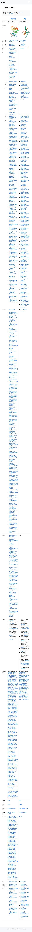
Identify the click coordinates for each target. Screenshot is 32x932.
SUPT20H (12, 786)
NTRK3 (9, 744)
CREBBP (13, 686)
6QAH (12, 859)
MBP (9, 732)
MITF (9, 735)
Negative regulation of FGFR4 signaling (13, 399)
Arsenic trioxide (12, 538)
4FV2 (14, 823)
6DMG (14, 845)
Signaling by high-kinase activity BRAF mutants (13, 431)
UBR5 (15, 795)
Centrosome (11, 53)
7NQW (12, 863)
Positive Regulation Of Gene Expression (25, 150)
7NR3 (15, 863)
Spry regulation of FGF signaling (13, 319)
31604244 (11, 630)
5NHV (9, 844)
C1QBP (9, 678)
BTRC (14, 676)
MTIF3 (12, 736)
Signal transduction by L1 (13, 379)
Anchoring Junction (13, 75)
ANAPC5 (21, 674)
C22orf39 (21, 675)
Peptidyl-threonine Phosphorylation (13, 163)
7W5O (12, 865)
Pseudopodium (12, 68)
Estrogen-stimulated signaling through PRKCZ (13, 472)
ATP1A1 (14, 674)
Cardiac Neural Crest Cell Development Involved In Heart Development (13, 262)
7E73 (14, 861)
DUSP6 (12, 692)
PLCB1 (11, 750)
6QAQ (9, 860)
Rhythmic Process (25, 231)
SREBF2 (16, 782)
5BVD (9, 839)
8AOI (14, 873)
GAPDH (9, 704)
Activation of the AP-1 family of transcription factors (13, 383)
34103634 (27, 627)
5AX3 (14, 836)
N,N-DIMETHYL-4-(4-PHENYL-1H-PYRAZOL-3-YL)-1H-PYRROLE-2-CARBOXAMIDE (13, 551)
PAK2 (9, 746)
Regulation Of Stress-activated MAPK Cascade (12, 191)
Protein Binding (12, 95)
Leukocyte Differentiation (23, 126)
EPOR (12, 698)
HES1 (27, 682)
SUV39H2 (26, 696)
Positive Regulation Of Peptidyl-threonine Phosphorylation (13, 154)
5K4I (17, 839)
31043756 (11, 620)
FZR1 (27, 680)
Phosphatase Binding (12, 106)
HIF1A (9, 711)
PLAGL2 (14, 748)
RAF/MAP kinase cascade (12, 410)
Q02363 (21, 812)
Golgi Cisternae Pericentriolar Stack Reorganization (13, 324)
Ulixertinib (11, 616)
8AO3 (14, 867)
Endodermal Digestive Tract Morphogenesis (24, 284)
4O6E (9, 829)
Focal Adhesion (12, 61)
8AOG (9, 873)
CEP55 (16, 683)
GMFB (15, 706)
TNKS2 (9, 792)
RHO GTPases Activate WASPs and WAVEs (12, 403)
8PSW (9, 876)
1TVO (12, 816)
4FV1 (11, 823)
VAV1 (11, 796)
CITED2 (12, 684)
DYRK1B (13, 694)
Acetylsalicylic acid (13, 535)
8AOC (14, 871)
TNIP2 (16, 791)
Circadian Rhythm (24, 140)
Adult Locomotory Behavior (24, 142)
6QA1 (9, 857)
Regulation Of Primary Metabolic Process (13, 912)
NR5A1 (12, 743)
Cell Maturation (24, 229)
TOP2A (15, 792)
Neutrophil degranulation (12, 422)
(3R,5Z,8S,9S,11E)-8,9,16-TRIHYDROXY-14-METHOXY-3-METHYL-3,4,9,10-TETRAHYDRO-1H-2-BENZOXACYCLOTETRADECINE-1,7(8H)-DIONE (13, 580)
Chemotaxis (11, 124)
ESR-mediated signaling (12, 459)
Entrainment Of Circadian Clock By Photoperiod (25, 180)
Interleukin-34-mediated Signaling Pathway (13, 267)
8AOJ (9, 875)
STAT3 (9, 783)
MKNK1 (12, 735)
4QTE (14, 833)
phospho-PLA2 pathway (12, 310)
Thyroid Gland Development (12, 174)
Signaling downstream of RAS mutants (13, 490)
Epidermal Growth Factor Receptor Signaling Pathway (13, 135)
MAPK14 (9, 730)
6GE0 (15, 852)
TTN (16, 794)
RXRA (12, 772)
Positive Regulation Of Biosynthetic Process (13, 895)
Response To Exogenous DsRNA (13, 217)
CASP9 (12, 680)
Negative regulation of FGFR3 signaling (13, 397)
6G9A (14, 848)
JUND (9, 718)
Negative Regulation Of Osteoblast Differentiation (25, 215)
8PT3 (11, 877)
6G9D (9, 849)
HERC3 (16, 710)
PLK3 (13, 751)
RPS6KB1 (10, 771)
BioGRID (11, 13)
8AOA (9, 871)
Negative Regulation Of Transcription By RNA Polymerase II (25, 116)
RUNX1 (9, 772)
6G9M (11, 851)
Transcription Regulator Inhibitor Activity (24, 98)
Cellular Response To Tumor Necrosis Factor (13, 282)
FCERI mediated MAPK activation (12, 366)
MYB (9, 738)
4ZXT (11, 835)
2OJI (11, 817)
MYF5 (20, 687)
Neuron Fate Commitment (23, 242)
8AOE (11, 872)
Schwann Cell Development (12, 161)
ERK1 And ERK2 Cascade (12, 274)
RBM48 (23, 694)
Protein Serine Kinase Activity (12, 111)
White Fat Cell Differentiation (24, 262)
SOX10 (16, 780)
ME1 (17, 732)
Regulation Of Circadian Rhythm (24, 177)
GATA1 (12, 704)
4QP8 (11, 832)
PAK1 (16, 744)
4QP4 (11, 831)
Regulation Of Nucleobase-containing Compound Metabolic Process (25, 911)
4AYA (20, 816)
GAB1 (9, 703)
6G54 (9, 847)
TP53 (9, 794)
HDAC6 (12, 710)
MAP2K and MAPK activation (13, 413)
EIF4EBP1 (13, 695)
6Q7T (14, 856)
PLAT (9, 750)
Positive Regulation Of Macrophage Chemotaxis (13, 149)
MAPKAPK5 (10, 731)
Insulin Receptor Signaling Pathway (13, 143)
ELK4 (11, 696)
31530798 (11, 639)
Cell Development (24, 228)
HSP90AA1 (10, 714)
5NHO (11, 843)
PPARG (9, 754)
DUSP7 (16, 692)
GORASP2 (14, 707)
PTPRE (12, 763)
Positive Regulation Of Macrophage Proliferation (13, 291)
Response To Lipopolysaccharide (13, 187)
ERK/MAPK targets (13, 329)
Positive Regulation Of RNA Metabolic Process (25, 916)
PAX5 (11, 746)
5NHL (9, 843)
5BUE (9, 837)
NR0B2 (27, 688)
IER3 (16, 714)
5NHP (14, 843)
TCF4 (26, 698)
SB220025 (11, 544)
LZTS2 (9, 724)
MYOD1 (26, 687)
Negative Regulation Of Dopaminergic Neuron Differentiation (25, 297)
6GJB (9, 853)
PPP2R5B (14, 756)
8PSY (12, 876)
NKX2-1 (15, 740)
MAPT (14, 731)
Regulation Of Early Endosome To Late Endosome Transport (13, 300)
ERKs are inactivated (11, 333)
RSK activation (12, 377)
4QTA (11, 833)
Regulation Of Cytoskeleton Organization (12, 244)
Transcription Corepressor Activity (25, 82)
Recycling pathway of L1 (13, 375)
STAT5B (9, 784)
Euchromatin (23, 40)
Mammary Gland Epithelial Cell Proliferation (12, 195)
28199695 (23, 658)
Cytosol (10, 56)
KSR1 (11, 720)
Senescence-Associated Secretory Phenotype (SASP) (13, 357)
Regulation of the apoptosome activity (13, 469)
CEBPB (13, 683)
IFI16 (20, 683)
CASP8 (9, 680)
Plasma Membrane (13, 59)
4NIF (16, 828)
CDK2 (27, 675)
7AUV (11, 861)
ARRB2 (14, 672)
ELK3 (23, 678)
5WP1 (9, 845)
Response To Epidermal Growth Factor (13, 278)
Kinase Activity (12, 103)
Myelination (11, 215)
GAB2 (11, 703)
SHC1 (13, 775)
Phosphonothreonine (13, 540)
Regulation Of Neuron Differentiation (23, 211)
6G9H (11, 849)
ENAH (14, 696)
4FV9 (11, 825)
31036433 (26, 632)
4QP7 (9, 832)
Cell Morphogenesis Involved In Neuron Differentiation (25, 246)
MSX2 (9, 736)
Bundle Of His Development (24, 132)
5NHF (9, 841)
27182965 (26, 626)
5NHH (11, 841)
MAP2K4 (14, 726)
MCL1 (11, 732)
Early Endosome (12, 47)
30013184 (23, 624)
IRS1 (13, 716)
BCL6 (9, 676)
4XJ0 (9, 835)
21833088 (11, 628)
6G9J (14, 849)
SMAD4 (9, 779)
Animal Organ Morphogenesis (12, 146)
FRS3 (15, 702)
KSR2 (14, 720)
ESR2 (11, 699)
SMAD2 (9, 778)
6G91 (14, 847)
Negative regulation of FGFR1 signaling (13, 391)
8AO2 (11, 867)
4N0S (13, 828)
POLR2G (9, 752)
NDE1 (12, 739)
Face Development (13, 252)
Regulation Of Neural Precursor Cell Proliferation (25, 306)
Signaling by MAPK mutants (13, 495)
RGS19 (9, 767)
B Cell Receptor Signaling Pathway (13, 238)
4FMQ (9, 821)
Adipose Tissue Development (24, 269)
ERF (15, 698)
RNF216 (13, 767)
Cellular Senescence (25, 293)
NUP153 (13, 744)
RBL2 (20, 694)
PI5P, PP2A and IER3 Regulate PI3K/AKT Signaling (13, 443)
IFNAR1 (12, 715)
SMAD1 (13, 776)
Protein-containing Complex (24, 47)
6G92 (17, 847)
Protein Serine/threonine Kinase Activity (12, 91)
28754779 (23, 622)
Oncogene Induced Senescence (13, 361)
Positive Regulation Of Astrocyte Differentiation (25, 255)
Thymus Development (12, 233)
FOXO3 (9, 702)
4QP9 (14, 832)
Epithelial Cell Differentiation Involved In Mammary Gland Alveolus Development (24, 278)
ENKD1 (23, 679)
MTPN (15, 736)
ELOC (20, 679)
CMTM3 (16, 684)
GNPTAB (10, 707)
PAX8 (26, 690)
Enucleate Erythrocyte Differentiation (23, 184)
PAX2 (20, 690)
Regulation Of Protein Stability (12, 177)
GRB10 (9, 708)
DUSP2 (9, 691)
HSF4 (15, 712)
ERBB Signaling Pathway (12, 207)
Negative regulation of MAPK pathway (13, 419)
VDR (14, 796)
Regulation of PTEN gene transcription (13, 466)
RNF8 (16, 767)
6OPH (12, 855)
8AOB (11, 871)
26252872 (23, 640)
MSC (24, 686)
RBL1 (26, 692)
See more (9, 915)
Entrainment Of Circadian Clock (24, 144)
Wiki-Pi (3, 2)
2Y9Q (16, 817)
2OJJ (14, 817)
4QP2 (14, 829)
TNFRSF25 (15, 790)
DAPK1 (16, 688)
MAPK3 (24, 684)
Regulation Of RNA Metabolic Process (25, 897)
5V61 (14, 844)
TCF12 (20, 698)
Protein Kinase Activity (12, 87)
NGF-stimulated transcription (24, 310)
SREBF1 (12, 782)
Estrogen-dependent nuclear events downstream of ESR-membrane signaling (13, 477)
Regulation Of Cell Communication (13, 886)
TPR (11, 794)
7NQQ (9, 863)
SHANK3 (9, 775)
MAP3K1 (9, 728)
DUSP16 (13, 690)
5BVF (14, 839)
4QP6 (14, 831)
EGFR (16, 694)
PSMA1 (14, 760)
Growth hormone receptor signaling (13, 522)
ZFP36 (15, 798)
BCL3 (14, 675)
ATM (11, 674)
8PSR (11, 875)
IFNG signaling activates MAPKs (13, 507)
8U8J (11, 879)
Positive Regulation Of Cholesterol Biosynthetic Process (13, 221)
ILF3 (15, 715)
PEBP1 (12, 747)
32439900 (27, 664)
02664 (20, 804)
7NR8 (11, 864)
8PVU (16, 877)
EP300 (9, 698)
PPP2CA (9, 756)
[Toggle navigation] (29, 2)
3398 (20, 800)
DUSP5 (9, 692)
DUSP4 (16, 691)
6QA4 (14, 857)
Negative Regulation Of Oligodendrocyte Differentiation (25, 259)
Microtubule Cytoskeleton (12, 65)
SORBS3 (10, 780)
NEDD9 (24, 688)
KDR (15, 718)
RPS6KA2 (14, 768)
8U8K (14, 879)
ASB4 (24, 674)
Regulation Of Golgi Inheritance (13, 287)
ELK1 (9, 696)
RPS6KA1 (10, 768)
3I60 (16, 819)
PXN (16, 764)
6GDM (9, 852)
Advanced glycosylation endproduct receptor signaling (13, 452)
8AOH (12, 873)
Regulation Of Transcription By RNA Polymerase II (13, 117)
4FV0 (9, 823)
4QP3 (9, 831)
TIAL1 (9, 788)
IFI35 (9, 715)
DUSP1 (9, 690)
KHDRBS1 (10, 719)
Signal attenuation (13, 445)
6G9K (9, 851)
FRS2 (12, 702)
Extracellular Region (13, 40)
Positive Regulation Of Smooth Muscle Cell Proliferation (25, 239)
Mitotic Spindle (12, 76)
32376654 (12, 623)
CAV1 (16, 680)
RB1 (11, 766)
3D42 (9, 819)
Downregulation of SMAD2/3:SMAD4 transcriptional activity (13, 342)
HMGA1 (12, 711)
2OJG (9, 817)
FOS (15, 700)
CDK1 (24, 675)
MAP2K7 (14, 727)
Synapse (11, 73)
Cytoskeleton (12, 57)
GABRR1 (15, 703)
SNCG (15, 779)
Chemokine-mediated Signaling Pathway (13, 271)
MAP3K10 (14, 728)
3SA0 (9, 820)
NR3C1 (12, 742)
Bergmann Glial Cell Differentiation (13, 247)
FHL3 (13, 700)
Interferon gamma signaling (13, 447)
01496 (9, 804)
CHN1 (9, 684)
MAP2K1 (16, 724)
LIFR (15, 722)
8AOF (14, 872)
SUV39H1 (21, 696)
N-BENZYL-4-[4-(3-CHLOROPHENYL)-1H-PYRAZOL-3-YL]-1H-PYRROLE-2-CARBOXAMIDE (13, 557)
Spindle (10, 55)
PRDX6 (13, 758)
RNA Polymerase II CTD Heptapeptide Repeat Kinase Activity (13, 99)
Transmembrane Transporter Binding (25, 86)
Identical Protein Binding (12, 109)
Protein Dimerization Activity (25, 89)
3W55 (14, 820)
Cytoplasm (11, 44)
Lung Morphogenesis (13, 253)
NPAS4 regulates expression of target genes (13, 515)
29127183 (23, 663)
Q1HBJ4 (13, 812)
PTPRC (9, 763)
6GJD (11, 853)
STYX (9, 786)
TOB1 (12, 792)
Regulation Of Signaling (12, 891)
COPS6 (9, 686)
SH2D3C (14, 774)
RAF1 (9, 766)
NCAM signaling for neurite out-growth (13, 373)
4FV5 (11, 824)
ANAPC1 (24, 672)
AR (8, 672)
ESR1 (9, 699)
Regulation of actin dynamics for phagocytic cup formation (13, 337)
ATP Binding (11, 96)
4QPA (9, 833)
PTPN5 (12, 762)
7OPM (9, 865)
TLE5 (11, 788)
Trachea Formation (13, 255)
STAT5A (12, 783)
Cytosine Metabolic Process (13, 166)
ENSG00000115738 (23, 808)
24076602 (15, 628)
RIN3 (20, 695)
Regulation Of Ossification (12, 169)
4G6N (14, 825)
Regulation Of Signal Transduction (13, 889)
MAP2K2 (9, 726)
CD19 (9, 682)
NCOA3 (9, 739)
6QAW (12, 860)
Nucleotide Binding (13, 81)
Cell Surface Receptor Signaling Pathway (13, 131)
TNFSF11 (10, 791)
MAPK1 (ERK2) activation (12, 315)
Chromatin (23, 883)
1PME (9, 816)
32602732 (23, 651)
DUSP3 (12, 691)
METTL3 (13, 734)
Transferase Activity (13, 104)
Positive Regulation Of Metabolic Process (13, 899)
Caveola (10, 60)
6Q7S (11, 856)
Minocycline (11, 536)
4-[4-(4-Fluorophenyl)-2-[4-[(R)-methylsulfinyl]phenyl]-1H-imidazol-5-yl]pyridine (13, 611)
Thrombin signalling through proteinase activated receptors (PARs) (13, 387)
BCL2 (12, 675)
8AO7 (9, 869)
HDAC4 (9, 710)
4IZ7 (9, 828)
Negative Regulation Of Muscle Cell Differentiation (25, 266)
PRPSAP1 (10, 760)
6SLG (9, 861)
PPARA (13, 752)
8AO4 (9, 868)
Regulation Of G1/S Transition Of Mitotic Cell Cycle (25, 302)
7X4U (15, 865)
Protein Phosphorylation (12, 120)
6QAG (9, 859)
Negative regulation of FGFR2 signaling (13, 394)
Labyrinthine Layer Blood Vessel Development (13, 258)
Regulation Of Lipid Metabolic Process (25, 158)
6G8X (11, 847)
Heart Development (13, 140)
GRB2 (12, 708)
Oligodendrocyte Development (24, 155)
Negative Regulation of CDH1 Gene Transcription (13, 511)
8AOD (9, 872)
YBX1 (16, 796)
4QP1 (11, 829)
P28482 (9, 812)
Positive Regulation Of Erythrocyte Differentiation (25, 203)
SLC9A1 (9, 776)
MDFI (14, 732)
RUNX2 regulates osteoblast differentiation (12, 463)
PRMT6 (20, 692)
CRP (16, 686)
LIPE (9, 723)
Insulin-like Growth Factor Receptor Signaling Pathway (13, 230)
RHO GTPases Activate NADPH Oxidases (12, 407)
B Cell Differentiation (25, 165)
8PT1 (9, 877)
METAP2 (9, 734)
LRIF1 (26, 683)
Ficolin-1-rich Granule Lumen (12, 78)
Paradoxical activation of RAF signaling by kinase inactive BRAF (13, 438)
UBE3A (12, 795)
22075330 (23, 654)
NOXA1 (9, 742)
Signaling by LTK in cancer (13, 525)
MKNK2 (15, 735)
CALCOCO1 (10, 679)
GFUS (24, 682)
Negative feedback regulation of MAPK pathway (13, 416)
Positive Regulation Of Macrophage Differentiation (25, 207)
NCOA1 (14, 738)
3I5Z (14, 819)
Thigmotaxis (23, 124)
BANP (9, 675)
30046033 (27, 663)
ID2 (24, 18)
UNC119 (26, 699)
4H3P (11, 827)
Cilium (10, 63)
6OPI (14, 855)
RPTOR (14, 771)
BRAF (11, 676)
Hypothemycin (12, 596)
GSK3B (15, 708)
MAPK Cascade (12, 115)
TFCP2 (9, 787)
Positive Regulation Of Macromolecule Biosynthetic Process (13, 903)
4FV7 (16, 824)
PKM (15, 747)
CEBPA (9, 683)
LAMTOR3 (10, 722)
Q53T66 (24, 812)
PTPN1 (9, 762)
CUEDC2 (12, 688)
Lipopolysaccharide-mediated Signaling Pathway (13, 180)
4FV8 (9, 825)
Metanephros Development (23, 119)
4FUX (12, 821)
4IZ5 (17, 827)
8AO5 (11, 868)
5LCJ (9, 840)
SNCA (12, 779)
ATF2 (9, 674)
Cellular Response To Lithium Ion (24, 287)
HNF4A (15, 711)
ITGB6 (15, 716)
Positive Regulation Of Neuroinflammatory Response (13, 295)
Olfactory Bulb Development (24, 161)
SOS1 (13, 780)
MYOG (20, 688)
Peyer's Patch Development (24, 233)
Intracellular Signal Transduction (13, 205)
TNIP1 (13, 791)
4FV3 (16, 823)
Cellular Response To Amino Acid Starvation (13, 199)
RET (16, 766)
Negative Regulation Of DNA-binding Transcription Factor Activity (25, 189)
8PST (14, 875)
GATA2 (16, 704)
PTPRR (12, 764)
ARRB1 (10, 672)
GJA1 (12, 706)
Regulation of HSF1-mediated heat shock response (13, 370)
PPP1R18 (10, 755)
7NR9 (14, 864)
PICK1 (20, 691)
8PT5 (14, 877)
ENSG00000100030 (12, 808)
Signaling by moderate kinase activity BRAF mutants (12, 426)
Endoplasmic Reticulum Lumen (12, 50)
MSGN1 (27, 686)
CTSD (9, 688)
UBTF (9, 796)
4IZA (11, 828)
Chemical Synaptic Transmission (13, 138)
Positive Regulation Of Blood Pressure (25, 218)
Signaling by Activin (13, 321)
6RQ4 (15, 860)
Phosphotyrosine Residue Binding (12, 83)
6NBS (14, 853)
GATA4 (9, 706)
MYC (11, 738)
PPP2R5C (10, 758)
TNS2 (23, 699)
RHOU (26, 694)
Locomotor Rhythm (25, 192)
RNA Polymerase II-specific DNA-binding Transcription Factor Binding (25, 93)
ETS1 (14, 699)
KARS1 (12, 718)
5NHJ (14, 841)
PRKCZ (16, 759)
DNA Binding (11, 85)
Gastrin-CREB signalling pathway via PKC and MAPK (13, 456)
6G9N (14, 851)
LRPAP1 (12, 723)
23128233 (15, 626)
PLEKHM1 (10, 751)
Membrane (11, 67)
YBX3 (9, 798)
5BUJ (14, 837)
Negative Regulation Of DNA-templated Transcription (25, 222)
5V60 (11, 844)
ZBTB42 (12, 798)
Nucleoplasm (12, 43)
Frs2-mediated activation (12, 327)
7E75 (17, 861)
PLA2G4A (10, 748)
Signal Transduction (13, 128)
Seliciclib (11, 546)
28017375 (27, 660)
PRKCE (12, 759)
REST (14, 766)
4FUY (14, 821)
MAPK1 (13, 18)
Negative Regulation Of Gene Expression (25, 153)
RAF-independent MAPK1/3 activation (13, 313)
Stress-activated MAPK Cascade (12, 241)
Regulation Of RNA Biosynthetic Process (25, 894)
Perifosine (11, 547)
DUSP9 (9, 694)
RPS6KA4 (14, 770)
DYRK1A (21, 676)
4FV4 (9, 824)
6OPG (9, 855)
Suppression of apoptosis (12, 486)
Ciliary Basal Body (13, 72)
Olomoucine (11, 539)
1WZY (14, 816)
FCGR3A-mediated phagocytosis (13, 501)
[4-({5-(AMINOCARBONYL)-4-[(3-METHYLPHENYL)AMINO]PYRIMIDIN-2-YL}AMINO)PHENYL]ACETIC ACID (13, 602)
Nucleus (10, 41)
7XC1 (9, 867)
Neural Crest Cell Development (12, 158)
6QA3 (11, 857)
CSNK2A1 (10, 687)
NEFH (15, 739)
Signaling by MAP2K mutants (13, 493)
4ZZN (9, 836)
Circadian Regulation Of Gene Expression (25, 170)
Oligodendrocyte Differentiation (24, 251)
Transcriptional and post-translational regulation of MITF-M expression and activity (13, 530)
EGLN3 (9, 695)
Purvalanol (11, 543)
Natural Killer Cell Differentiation (24, 122)
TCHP (20, 699)
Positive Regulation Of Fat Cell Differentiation (25, 199)
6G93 (9, 848)
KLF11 (13, 719)
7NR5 (9, 864)
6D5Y (11, 845)
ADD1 (20, 672)
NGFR (11, 740)
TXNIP (9, 795)
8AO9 (14, 869)
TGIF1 (12, 787)
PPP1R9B (14, 755)
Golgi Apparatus (12, 52)
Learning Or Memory (13, 141)
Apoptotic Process (13, 123)
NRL (15, 743)
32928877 (11, 635)
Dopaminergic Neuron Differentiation (23, 291)
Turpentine (11, 615)
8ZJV (16, 879)
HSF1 (12, 712)
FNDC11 (21, 680)
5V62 (16, 844)
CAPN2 (14, 679)
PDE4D (14, 746)
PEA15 (9, 747)
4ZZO (11, 836)
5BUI (11, 837)
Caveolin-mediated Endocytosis (13, 285)
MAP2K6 (9, 727)
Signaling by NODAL (13, 317)
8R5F (9, 879)
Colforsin (11, 542)
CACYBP (13, 678)
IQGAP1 (9, 716)
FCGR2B (9, 700)
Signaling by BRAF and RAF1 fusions (13, 434)
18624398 (20, 12)
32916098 (23, 647)
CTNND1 (14, 687)
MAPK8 (13, 730)
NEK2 (9, 740)
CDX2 (15, 682)
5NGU (14, 840)
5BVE (11, 839)
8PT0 (14, 876)
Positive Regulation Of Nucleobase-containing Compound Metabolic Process (25, 901)
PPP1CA (13, 754)
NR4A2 (9, 743)
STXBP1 (13, 784)
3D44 (11, 819)
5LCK (11, 840)
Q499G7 (9, 813)
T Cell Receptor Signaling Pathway (13, 235)
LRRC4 (15, 723)
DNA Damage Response (12, 126)
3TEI (11, 820)
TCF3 (16, 786)
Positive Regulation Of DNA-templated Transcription (25, 226)
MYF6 (23, 687)
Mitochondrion (12, 45)
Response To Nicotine (12, 202)
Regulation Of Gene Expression (25, 147)
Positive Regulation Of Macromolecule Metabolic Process (13, 908)
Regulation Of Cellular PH (12, 171)
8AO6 (14, 868)
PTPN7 (16, 762)
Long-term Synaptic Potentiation (13, 250)
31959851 (23, 628)
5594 (9, 800)
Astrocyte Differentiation (23, 249)
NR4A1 (15, 742)
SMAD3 (13, 778)
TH (14, 787)
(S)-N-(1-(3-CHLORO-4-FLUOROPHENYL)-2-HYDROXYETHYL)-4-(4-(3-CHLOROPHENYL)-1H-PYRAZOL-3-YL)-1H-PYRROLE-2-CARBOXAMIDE (13, 568)
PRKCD (9, 759)
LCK (13, 722)
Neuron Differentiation (23, 163)
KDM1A (23, 683)
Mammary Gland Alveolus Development (24, 272)
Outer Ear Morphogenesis (12, 213)
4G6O (9, 827)
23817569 (23, 668)
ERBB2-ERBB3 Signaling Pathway (13, 210)
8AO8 (11, 869)
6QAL (14, 859)
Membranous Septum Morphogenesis (24, 129)
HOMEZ (9, 712)
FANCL (27, 679)
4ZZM (14, 835)
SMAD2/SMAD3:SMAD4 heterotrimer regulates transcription (13, 347)
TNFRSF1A (10, 790)
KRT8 (9, 720)
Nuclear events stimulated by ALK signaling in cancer (13, 504)
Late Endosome (12, 48)
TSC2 (13, 794)
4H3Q (14, 827)
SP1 (8, 782)
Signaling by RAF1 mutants (13, 498)
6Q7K (9, 856)
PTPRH (9, 764)
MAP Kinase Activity (13, 93)
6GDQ (12, 852)
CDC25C (12, 682)
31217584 (23, 664)
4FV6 (14, 824)
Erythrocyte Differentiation (23, 167)
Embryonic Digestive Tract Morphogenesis (25, 235)
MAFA (12, 724)
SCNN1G (10, 774)
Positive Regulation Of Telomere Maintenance (13, 184)
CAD (16, 678)
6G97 (11, 848)
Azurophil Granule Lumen (13, 70)
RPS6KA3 (10, 770)
